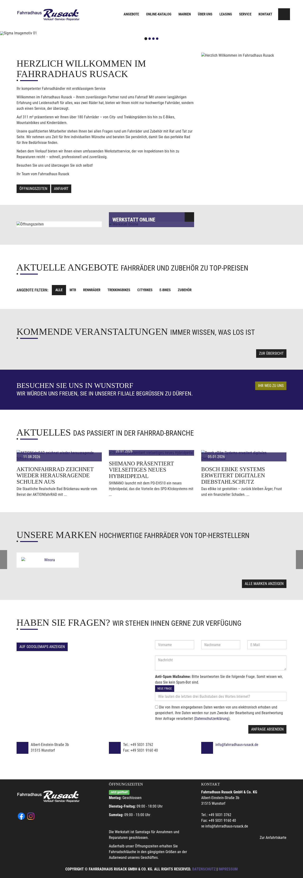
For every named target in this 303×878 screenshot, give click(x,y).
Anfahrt (61, 188)
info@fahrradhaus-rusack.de (236, 744)
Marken (184, 14)
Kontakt (265, 14)
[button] (22, 33)
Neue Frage (164, 688)
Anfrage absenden (267, 729)
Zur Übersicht (271, 353)
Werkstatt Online (133, 220)
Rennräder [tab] (91, 290)
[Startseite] (48, 15)
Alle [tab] (58, 290)
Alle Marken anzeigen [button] (264, 583)
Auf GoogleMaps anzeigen (42, 646)
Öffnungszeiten (33, 188)
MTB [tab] (73, 290)
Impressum (228, 869)
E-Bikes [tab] (165, 290)
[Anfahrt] (284, 14)
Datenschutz (204, 869)
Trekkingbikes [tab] (118, 290)
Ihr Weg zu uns (271, 385)
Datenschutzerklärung (211, 718)
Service (245, 14)
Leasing (225, 14)
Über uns (205, 14)
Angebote (131, 14)
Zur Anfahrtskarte (273, 837)
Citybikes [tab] (144, 290)
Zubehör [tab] (185, 290)
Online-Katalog (158, 14)
